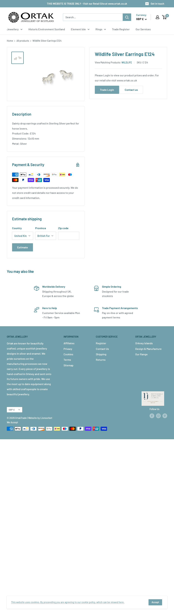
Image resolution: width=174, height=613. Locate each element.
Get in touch (157, 3)
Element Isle (78, 29)
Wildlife (126, 62)
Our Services (143, 29)
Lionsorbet (46, 417)
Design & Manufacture (148, 348)
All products (22, 40)
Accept (155, 602)
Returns (101, 359)
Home (10, 40)
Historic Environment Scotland (46, 29)
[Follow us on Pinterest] (164, 415)
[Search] (127, 17)
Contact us (131, 89)
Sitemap (68, 365)
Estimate (22, 247)
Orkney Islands (144, 343)
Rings (98, 29)
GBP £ (12, 409)
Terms (67, 359)
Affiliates (69, 343)
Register (101, 343)
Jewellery (13, 29)
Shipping (101, 354)
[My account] (157, 17)
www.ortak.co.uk (127, 80)
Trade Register (121, 29)
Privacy (68, 348)
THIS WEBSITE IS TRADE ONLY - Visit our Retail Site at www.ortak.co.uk (87, 3)
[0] (164, 17)
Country (17, 228)
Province (40, 228)
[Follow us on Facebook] (152, 415)
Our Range (141, 354)
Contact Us (102, 348)
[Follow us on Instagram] (158, 415)
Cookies (68, 354)
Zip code (63, 228)
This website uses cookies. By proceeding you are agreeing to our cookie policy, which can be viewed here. (67, 602)
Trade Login (107, 89)
